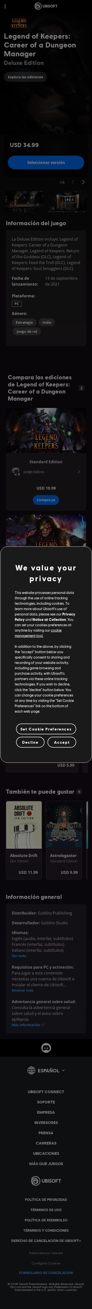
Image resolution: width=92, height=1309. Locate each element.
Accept (62, 742)
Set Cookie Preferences (46, 729)
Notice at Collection (49, 619)
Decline (30, 742)
